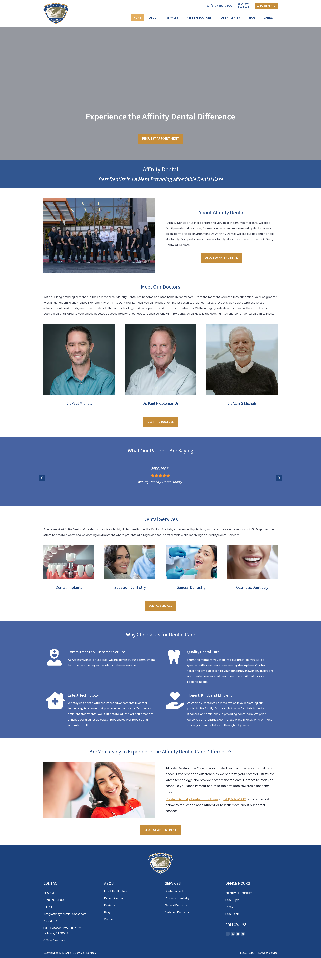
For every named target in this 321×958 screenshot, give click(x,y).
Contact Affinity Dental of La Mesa (192, 799)
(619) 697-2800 (221, 5)
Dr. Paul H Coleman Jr (160, 403)
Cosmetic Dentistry (252, 587)
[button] (42, 478)
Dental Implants (69, 587)
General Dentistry (191, 587)
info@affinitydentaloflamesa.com (64, 914)
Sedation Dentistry (130, 587)
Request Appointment (160, 138)
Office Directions (54, 940)
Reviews (243, 4)
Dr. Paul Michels (79, 403)
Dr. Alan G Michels (242, 403)
